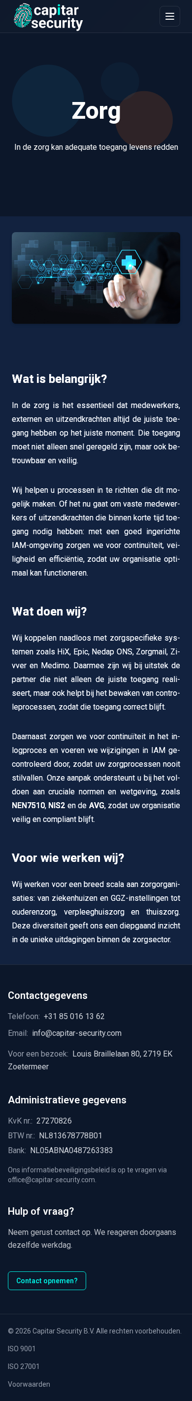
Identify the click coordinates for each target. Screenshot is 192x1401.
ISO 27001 (24, 1366)
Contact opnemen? (47, 1281)
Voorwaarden (29, 1384)
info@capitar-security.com (77, 1033)
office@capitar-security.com (51, 1180)
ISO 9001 (22, 1349)
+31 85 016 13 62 (74, 1016)
